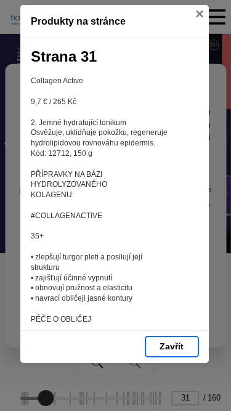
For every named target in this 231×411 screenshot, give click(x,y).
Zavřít (172, 346)
